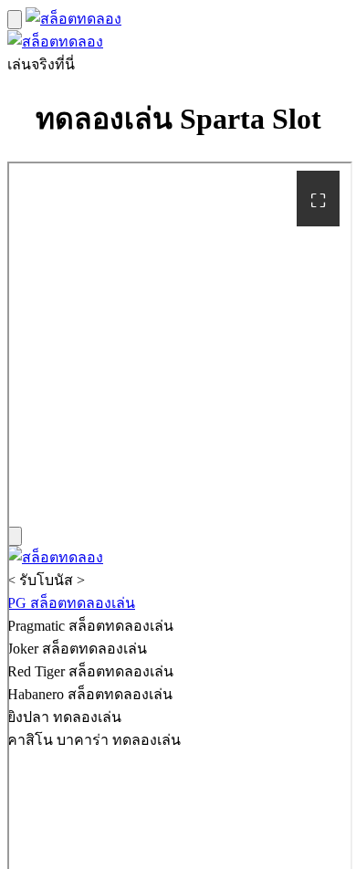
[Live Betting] (73, 18)
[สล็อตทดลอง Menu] (14, 19)
